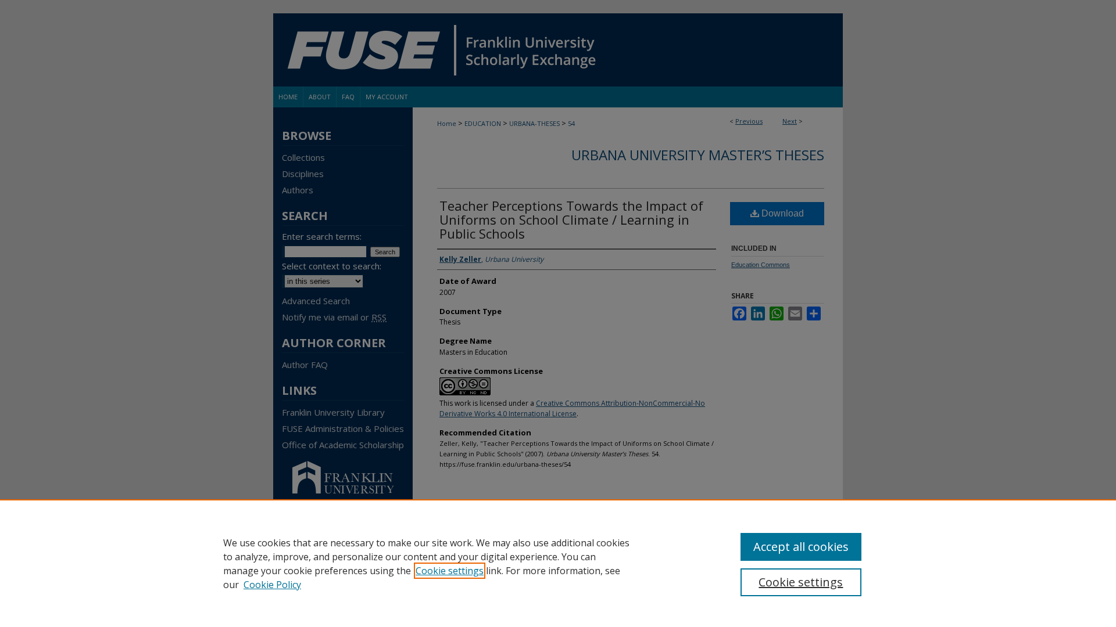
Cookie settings (450, 570)
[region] (558, 563)
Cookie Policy (272, 584)
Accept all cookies (801, 546)
